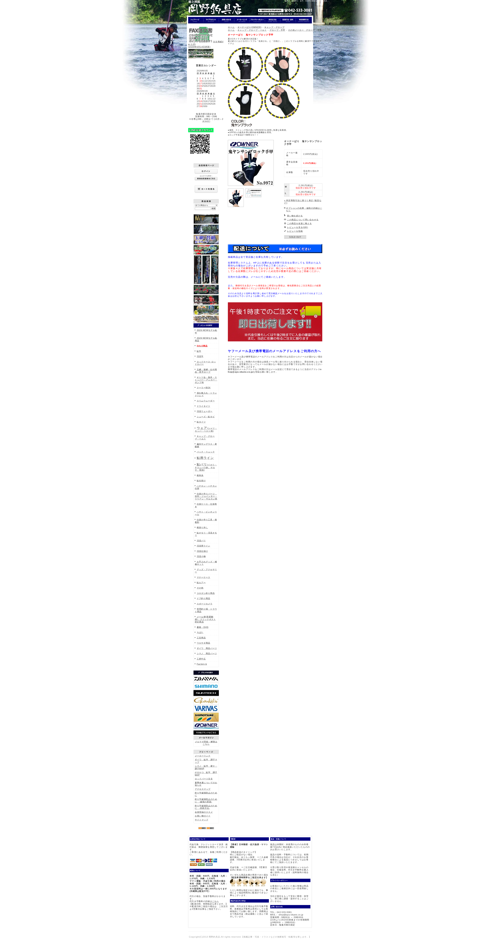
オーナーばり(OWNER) (250, 27)
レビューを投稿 (295, 231)
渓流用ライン (203, 546)
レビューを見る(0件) (297, 227)
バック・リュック (206, 452)
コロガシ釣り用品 (206, 593)
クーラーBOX (204, 388)
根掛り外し (202, 527)
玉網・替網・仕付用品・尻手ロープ (206, 370)
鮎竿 (199, 351)
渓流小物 (201, 556)
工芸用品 (201, 638)
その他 (200, 588)
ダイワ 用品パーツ (207, 648)
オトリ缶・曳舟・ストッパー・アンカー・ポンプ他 (206, 380)
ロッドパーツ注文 (204, 779)
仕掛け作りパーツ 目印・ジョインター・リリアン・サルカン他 (206, 496)
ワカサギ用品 (203, 643)
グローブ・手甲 (277, 30)
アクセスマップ (203, 789)
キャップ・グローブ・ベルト (252, 30)
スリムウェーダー (206, 401)
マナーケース (203, 577)
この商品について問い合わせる (302, 220)
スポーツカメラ (205, 604)
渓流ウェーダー (205, 411)
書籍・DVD (203, 627)
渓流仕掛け (202, 551)
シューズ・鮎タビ (206, 417)
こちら (215, 901)
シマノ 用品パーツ (207, 653)
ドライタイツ (203, 406)
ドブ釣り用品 (203, 598)
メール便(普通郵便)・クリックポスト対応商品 (205, 619)
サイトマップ (201, 820)
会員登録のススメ (204, 812)
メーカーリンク (203, 756)
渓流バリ (201, 541)
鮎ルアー (201, 582)
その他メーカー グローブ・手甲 (305, 30)
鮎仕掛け (201, 481)
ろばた (200, 632)
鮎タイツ (201, 422)
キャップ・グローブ (274, 27)
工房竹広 (201, 659)
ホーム (231, 27)
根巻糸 (200, 475)
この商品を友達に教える (299, 223)
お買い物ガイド (203, 816)
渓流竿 (200, 356)
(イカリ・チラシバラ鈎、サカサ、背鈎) (206, 467)
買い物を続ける (295, 216)
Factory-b (202, 664)
